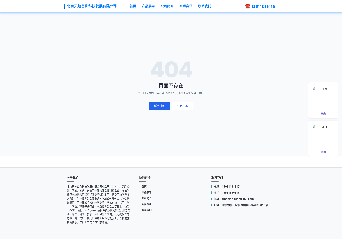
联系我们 (204, 6)
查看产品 (182, 106)
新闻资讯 (185, 6)
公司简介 (167, 6)
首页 (133, 6)
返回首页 (159, 105)
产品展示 (148, 6)
